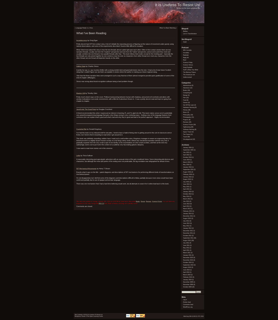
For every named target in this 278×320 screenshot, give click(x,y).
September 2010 (188, 265)
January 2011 (187, 255)
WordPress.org (187, 307)
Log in (185, 299)
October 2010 (187, 262)
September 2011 (188, 238)
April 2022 (186, 155)
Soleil (185, 42)
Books (138, 201)
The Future (186, 134)
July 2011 (186, 243)
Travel (185, 137)
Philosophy (186, 115)
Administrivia (187, 85)
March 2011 (186, 252)
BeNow (185, 31)
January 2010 (187, 279)
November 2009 (188, 284)
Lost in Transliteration (190, 33)
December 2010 (188, 257)
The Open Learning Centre (95, 316)
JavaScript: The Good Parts (86, 109)
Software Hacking (188, 129)
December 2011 (188, 230)
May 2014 (186, 196)
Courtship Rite (81, 129)
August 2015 (187, 179)
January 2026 (187, 147)
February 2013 (187, 211)
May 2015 (186, 186)
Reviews (148, 201)
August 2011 (187, 240)
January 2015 (187, 191)
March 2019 (186, 162)
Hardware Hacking (188, 107)
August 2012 (187, 218)
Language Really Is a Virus (84, 28)
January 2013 (187, 213)
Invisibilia (186, 52)
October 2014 (187, 194)
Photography (187, 117)
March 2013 (186, 208)
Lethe (78, 155)
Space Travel (187, 132)
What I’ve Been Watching (167, 28)
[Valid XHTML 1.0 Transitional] (131, 317)
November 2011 (188, 233)
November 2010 (188, 260)
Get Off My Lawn (188, 105)
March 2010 (186, 275)
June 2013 (186, 204)
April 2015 (186, 189)
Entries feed (187, 302)
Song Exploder (187, 67)
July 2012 (186, 221)
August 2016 (187, 172)
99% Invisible (187, 50)
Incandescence (81, 40)
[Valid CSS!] (141, 317)
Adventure (186, 88)
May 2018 (186, 164)
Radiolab (186, 55)
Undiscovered (187, 77)
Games (185, 102)
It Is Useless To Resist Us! (177, 5)
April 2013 (186, 206)
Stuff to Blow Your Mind (190, 70)
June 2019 (186, 159)
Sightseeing (186, 127)
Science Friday (188, 62)
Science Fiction (157, 201)
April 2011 (186, 250)
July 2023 (186, 152)
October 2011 (187, 235)
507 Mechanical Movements (86, 169)
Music (185, 112)
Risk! (184, 60)
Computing (186, 93)
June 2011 (186, 245)
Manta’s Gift (80, 93)
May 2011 (186, 248)
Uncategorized (187, 139)
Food (184, 100)
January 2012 (187, 228)
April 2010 (186, 272)
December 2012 (188, 216)
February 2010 (187, 277)
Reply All (186, 57)
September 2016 (188, 169)
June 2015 (186, 184)
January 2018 (187, 167)
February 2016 (187, 174)
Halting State (80, 66)
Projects (185, 119)
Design (143, 201)
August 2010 (187, 267)
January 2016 (187, 177)
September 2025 (188, 150)
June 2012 (186, 223)
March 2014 (186, 199)
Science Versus (188, 65)
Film (184, 97)
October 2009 (187, 287)
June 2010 (186, 270)
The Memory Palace (189, 72)
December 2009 (188, 282)
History (185, 110)
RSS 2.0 (101, 203)
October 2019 (187, 157)
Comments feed (188, 304)
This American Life (189, 74)
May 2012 (186, 226)
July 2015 (186, 182)
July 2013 (186, 201)
